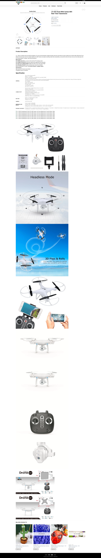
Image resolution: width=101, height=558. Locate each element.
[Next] (48, 22)
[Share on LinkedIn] (60, 25)
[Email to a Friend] (56, 25)
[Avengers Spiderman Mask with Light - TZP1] (59, 534)
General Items (56, 10)
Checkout (53, 6)
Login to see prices (54, 17)
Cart (49, 6)
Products (45, 6)
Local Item (55, 23)
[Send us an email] (84, 0)
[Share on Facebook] (52, 25)
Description (18, 48)
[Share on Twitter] (54, 25)
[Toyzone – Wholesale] (22, 3)
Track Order (59, 6)
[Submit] (65, 3)
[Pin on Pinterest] (58, 25)
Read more (18, 549)
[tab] (18, 49)
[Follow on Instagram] (83, 0)
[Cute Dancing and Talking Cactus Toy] (24, 534)
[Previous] (18, 22)
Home (40, 6)
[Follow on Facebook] (82, 0)
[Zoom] (17, 34)
